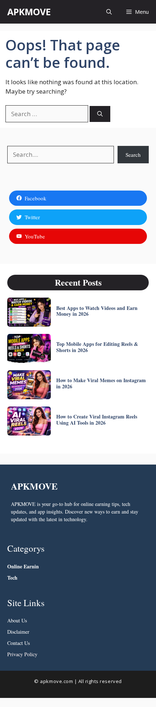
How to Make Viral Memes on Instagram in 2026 (101, 383)
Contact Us (18, 642)
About (13, 620)
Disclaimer (18, 631)
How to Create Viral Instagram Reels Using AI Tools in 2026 (96, 419)
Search (133, 154)
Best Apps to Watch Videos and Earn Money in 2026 (96, 311)
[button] (109, 12)
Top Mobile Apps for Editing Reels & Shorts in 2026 (97, 347)
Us (23, 620)
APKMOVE (29, 11)
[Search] (100, 114)
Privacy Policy (22, 654)
